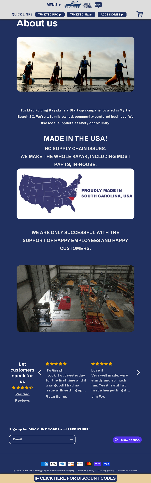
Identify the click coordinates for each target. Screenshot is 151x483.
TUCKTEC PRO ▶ (49, 14)
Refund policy (86, 471)
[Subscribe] (71, 439)
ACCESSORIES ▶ (112, 14)
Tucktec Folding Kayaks (37, 471)
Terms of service (128, 471)
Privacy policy (106, 471)
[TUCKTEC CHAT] (99, 4)
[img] (22, 387)
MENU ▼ (54, 5)
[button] (40, 372)
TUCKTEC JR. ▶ (81, 14)
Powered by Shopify (62, 471)
